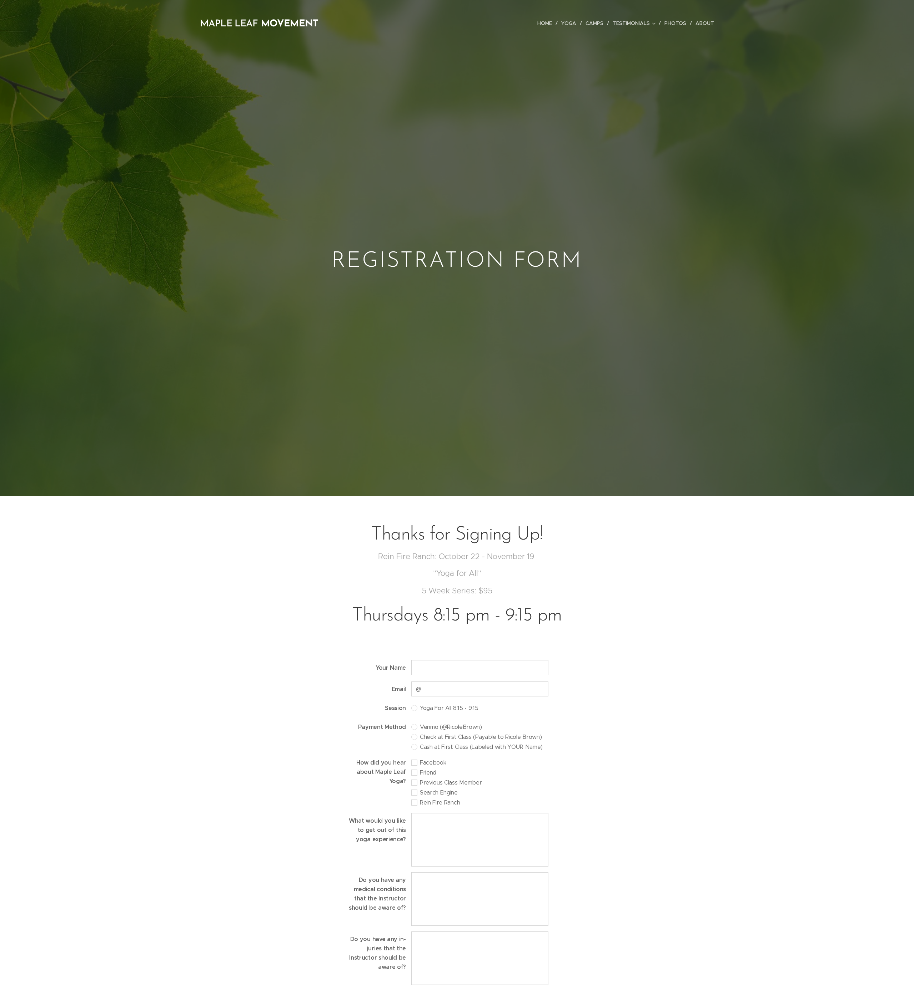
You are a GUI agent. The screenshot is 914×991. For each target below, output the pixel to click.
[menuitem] (547, 23)
